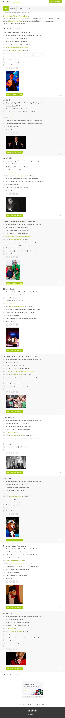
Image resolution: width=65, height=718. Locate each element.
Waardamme (18, 423)
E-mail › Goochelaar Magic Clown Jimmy (15, 560)
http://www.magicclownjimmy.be (17, 563)
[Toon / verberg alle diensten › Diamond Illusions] (32, 312)
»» (19, 28)
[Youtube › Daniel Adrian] (17, 193)
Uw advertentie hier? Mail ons (32, 696)
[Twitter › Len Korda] (7, 132)
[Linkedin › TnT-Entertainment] (13, 453)
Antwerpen (8, 105)
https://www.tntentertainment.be (17, 435)
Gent (16, 619)
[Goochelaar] (6, 8)
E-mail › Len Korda (10, 114)
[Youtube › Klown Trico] (17, 514)
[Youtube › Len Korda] (17, 132)
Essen (13, 362)
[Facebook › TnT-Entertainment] (10, 453)
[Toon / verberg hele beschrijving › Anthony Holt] (32, 634)
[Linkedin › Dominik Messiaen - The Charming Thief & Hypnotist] (13, 392)
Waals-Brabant (9, 163)
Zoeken (20, 8)
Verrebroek (17, 227)
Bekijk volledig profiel (14, 94)
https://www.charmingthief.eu (17, 374)
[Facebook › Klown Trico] (10, 514)
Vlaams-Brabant (9, 38)
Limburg (8, 294)
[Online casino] (33, 681)
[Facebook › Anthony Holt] (10, 649)
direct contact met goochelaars (15, 21)
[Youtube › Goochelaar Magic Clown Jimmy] (17, 581)
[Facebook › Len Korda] (10, 132)
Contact (29, 8)
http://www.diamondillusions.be (17, 306)
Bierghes (16, 163)
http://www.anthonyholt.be (16, 631)
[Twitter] (29, 710)
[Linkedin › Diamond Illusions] (13, 324)
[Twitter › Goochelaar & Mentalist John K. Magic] (7, 68)
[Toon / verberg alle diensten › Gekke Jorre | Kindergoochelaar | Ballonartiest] (32, 245)
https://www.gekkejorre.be (16, 239)
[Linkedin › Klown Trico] (13, 514)
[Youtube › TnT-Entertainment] (17, 453)
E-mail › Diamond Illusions (12, 303)
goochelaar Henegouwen (15, 20)
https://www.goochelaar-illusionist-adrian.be (20, 175)
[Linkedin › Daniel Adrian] (13, 193)
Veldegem (17, 551)
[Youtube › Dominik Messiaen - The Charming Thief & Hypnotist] (17, 392)
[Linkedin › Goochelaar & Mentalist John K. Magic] (13, 68)
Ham (12, 294)
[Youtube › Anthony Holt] (17, 649)
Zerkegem (17, 484)
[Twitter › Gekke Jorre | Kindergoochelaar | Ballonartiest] (7, 257)
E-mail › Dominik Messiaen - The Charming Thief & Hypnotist (20, 371)
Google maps (23, 38)
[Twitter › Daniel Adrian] (7, 193)
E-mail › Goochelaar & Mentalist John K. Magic (17, 47)
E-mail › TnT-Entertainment (12, 432)
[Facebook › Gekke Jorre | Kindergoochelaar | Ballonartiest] (10, 257)
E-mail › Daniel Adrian (11, 172)
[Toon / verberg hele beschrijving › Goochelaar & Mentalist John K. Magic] (32, 53)
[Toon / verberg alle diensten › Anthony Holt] (32, 637)
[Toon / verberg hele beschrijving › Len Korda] (32, 120)
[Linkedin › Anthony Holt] (13, 649)
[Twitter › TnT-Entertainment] (7, 453)
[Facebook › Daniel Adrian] (10, 193)
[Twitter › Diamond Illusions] (7, 324)
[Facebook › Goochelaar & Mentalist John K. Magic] (10, 68)
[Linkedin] (35, 710)
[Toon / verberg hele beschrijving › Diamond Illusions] (32, 309)
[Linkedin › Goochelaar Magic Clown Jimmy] (13, 581)
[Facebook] (32, 710)
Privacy (35, 714)
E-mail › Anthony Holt (11, 628)
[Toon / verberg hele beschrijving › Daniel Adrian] (32, 179)
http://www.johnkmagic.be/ (16, 50)
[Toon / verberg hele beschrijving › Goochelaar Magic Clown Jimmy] (32, 566)
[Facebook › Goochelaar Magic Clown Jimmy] (10, 581)
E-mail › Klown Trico (10, 493)
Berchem (14, 105)
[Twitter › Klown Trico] (7, 514)
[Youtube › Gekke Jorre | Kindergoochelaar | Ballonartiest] (17, 257)
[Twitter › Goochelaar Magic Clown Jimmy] (7, 581)
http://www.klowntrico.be (15, 496)
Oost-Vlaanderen (10, 227)
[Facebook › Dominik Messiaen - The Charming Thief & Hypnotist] (10, 392)
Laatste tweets (10, 251)
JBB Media (31, 714)
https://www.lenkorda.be (15, 117)
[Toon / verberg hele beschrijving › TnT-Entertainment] (32, 438)
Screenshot (26, 50)
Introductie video (23, 62)
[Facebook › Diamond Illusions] (10, 324)
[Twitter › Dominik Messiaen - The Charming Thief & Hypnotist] (7, 392)
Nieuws (12, 8)
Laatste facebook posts (12, 62)
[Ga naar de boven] (60, 94)
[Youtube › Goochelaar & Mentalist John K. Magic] (17, 68)
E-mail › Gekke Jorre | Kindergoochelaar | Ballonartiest (18, 236)
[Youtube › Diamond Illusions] (17, 324)
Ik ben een (55, 1)
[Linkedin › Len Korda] (13, 132)
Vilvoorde (17, 38)
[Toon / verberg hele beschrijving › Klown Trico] (32, 499)
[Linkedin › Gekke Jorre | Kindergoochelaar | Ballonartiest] (13, 257)
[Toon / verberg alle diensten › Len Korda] (32, 123)
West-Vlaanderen (10, 423)
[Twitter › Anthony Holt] (7, 649)
